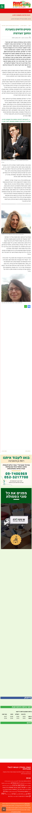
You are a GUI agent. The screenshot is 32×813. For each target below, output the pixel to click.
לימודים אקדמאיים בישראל (11, 809)
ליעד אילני (22, 789)
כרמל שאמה (13, 787)
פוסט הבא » (4, 451)
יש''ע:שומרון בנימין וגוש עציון (7, 807)
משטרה (14, 789)
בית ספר (23, 783)
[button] (2, 6)
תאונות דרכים (25, 796)
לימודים (26, 789)
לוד (17, 809)
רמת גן (22, 807)
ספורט (12, 791)
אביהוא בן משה (27, 781)
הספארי (2, 783)
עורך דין (9, 791)
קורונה (14, 794)
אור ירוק (18, 781)
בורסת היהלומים (11, 781)
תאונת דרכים (19, 796)
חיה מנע (8, 785)
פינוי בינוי (21, 794)
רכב (6, 794)
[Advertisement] (16, 378)
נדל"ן (12, 811)
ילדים (27, 787)
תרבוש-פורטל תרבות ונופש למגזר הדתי (16, 803)
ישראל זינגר (21, 787)
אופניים (22, 781)
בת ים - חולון (18, 807)
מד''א (17, 789)
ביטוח (26, 783)
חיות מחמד (4, 785)
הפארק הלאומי (28, 785)
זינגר (11, 785)
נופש (15, 791)
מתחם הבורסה (24, 791)
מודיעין (19, 805)
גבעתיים (13, 783)
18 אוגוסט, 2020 (16, 37)
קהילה (17, 794)
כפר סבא (16, 811)
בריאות (18, 783)
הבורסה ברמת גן (8, 783)
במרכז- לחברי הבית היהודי (24, 809)
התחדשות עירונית (18, 785)
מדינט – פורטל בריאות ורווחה (12, 805)
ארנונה (15, 781)
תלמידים (14, 796)
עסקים (24, 794)
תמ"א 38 (10, 796)
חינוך (29, 787)
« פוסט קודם (28, 451)
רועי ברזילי (9, 794)
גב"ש (14, 807)
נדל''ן (18, 791)
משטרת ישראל (8, 789)
